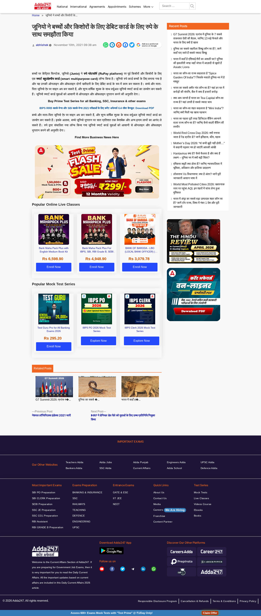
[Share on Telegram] (112, 45)
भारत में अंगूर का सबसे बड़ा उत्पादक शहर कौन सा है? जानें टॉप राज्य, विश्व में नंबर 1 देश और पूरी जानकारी (198, 202)
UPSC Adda (207, 462)
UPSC (76, 527)
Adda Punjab (140, 462)
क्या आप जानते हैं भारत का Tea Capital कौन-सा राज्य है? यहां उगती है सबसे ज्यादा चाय (198, 100)
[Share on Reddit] (118, 45)
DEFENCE (78, 515)
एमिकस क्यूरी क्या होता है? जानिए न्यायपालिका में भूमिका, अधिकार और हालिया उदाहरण (197, 165)
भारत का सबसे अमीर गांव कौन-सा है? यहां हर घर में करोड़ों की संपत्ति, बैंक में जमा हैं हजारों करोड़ (198, 89)
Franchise (159, 516)
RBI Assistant (40, 521)
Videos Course (202, 504)
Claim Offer (210, 612)
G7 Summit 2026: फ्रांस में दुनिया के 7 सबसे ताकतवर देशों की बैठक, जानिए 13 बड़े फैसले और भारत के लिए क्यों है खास (198, 38)
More (146, 6)
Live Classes (201, 498)
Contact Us (160, 498)
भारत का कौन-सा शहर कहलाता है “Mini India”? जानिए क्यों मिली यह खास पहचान (198, 110)
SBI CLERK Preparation (46, 498)
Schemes (135, 6)
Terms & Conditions (224, 601)
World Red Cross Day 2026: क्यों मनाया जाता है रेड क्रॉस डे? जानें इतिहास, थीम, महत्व (196, 134)
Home (36, 15)
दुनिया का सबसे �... (88, 399)
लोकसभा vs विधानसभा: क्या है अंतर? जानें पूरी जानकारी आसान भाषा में (197, 176)
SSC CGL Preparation (45, 515)
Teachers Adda (74, 462)
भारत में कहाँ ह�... (130, 399)
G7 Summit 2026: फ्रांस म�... (53, 399)
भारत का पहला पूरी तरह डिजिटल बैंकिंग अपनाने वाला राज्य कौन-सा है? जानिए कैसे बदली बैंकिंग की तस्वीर (198, 122)
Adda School (174, 468)
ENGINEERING (81, 521)
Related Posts (42, 368)
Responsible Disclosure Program (157, 601)
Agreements (97, 6)
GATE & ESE (120, 492)
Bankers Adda (74, 468)
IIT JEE (117, 498)
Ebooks (198, 510)
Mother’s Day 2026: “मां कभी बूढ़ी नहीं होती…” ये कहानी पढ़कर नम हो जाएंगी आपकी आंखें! (199, 145)
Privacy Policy (248, 601)
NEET (116, 504)
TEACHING (79, 510)
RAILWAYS (78, 504)
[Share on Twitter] (132, 45)
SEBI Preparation (42, 504)
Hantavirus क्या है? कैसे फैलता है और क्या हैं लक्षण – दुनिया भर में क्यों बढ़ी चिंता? (196, 155)
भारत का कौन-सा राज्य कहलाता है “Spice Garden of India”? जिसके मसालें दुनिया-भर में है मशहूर (199, 77)
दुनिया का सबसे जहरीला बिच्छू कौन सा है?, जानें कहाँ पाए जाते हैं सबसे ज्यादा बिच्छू (197, 50)
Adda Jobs (105, 462)
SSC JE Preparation (44, 510)
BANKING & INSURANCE (87, 492)
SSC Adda (105, 468)
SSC (75, 498)
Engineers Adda (176, 462)
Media (157, 504)
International (78, 6)
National (62, 6)
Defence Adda (209, 468)
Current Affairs (141, 468)
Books (197, 515)
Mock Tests (200, 492)
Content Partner (162, 521)
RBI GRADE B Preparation (47, 527)
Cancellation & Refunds (195, 601)
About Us (158, 492)
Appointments (117, 6)
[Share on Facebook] (125, 45)
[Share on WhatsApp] (105, 45)
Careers (169, 510)
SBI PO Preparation (43, 492)
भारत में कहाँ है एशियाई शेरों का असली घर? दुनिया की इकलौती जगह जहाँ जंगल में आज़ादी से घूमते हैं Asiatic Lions (198, 63)
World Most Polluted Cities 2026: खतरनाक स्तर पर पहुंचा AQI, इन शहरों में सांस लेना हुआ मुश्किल (199, 188)
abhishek (42, 45)
